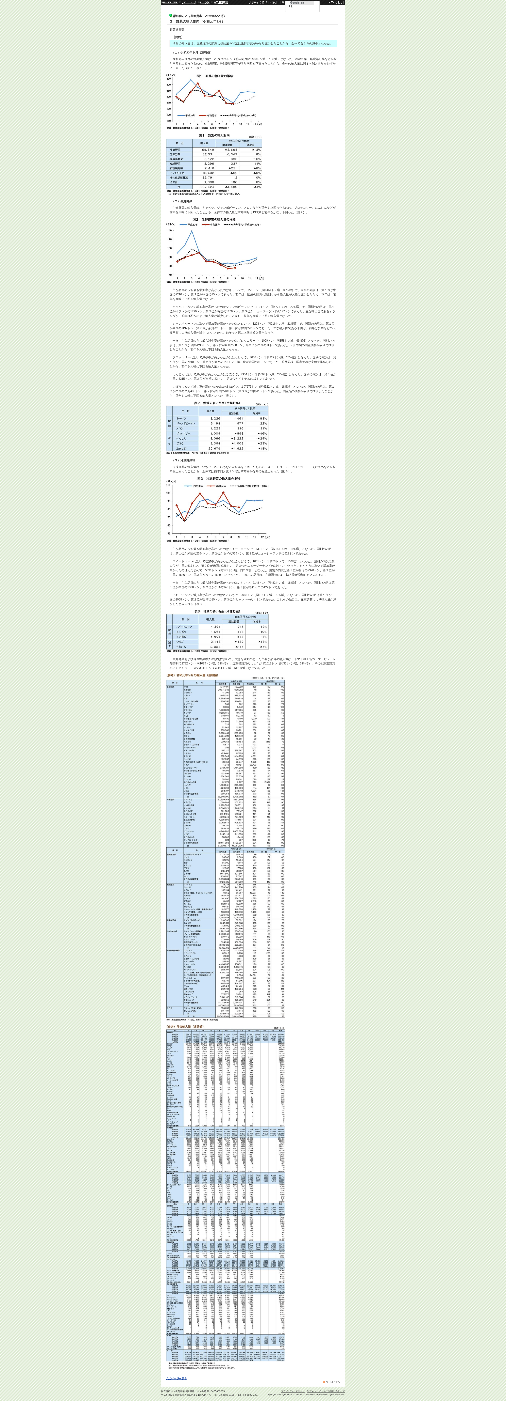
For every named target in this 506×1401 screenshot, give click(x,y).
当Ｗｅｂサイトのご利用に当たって (326, 1391)
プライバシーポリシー (293, 1391)
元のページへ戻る (176, 1378)
